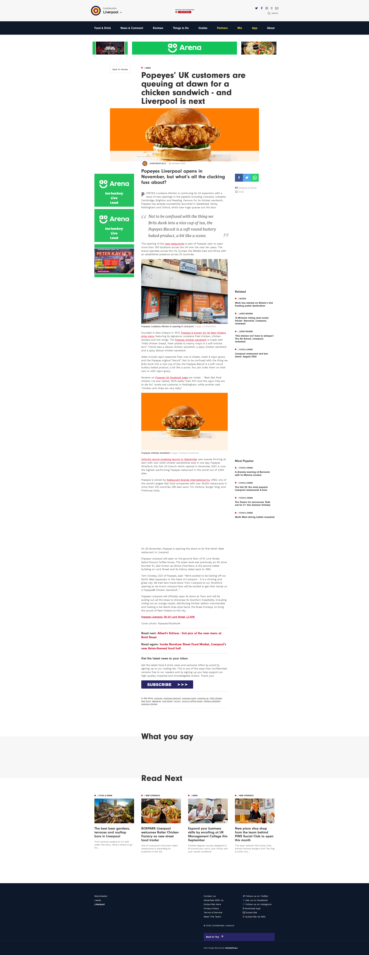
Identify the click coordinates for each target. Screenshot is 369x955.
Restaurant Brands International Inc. (188, 479)
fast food (146, 701)
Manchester (101, 896)
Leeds (97, 900)
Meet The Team (212, 916)
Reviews (158, 28)
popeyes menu (189, 698)
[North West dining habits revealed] (255, 515)
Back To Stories (120, 69)
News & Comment (132, 28)
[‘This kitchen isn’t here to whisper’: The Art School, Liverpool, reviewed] (255, 336)
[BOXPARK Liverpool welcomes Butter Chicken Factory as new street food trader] (161, 823)
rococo (177, 701)
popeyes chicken (149, 704)
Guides (202, 28)
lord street (167, 701)
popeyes (158, 698)
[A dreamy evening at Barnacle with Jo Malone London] (255, 471)
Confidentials (158, 163)
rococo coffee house (192, 701)
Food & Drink (102, 28)
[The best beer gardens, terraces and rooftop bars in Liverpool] (114, 823)
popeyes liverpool (172, 698)
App (254, 28)
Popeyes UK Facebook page (171, 377)
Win (239, 28)
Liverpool (99, 904)
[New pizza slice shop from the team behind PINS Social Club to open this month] (254, 823)
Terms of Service (213, 912)
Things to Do (181, 28)
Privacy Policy (211, 908)
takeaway (156, 701)
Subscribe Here (212, 904)
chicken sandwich (212, 701)
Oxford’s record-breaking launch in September (169, 459)
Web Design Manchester (214, 948)
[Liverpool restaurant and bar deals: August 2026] (255, 352)
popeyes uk (203, 698)
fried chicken (216, 698)
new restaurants (174, 243)
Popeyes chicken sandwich (191, 339)
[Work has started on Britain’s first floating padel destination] (255, 302)
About (271, 28)
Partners (222, 28)
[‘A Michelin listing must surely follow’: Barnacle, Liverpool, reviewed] (255, 318)
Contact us (210, 896)
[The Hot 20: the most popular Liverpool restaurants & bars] (255, 486)
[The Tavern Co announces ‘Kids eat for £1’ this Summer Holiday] (255, 501)
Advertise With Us (213, 900)
